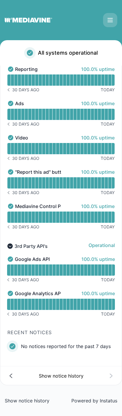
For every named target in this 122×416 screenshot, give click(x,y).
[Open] (110, 20)
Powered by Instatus (94, 401)
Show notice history (27, 401)
